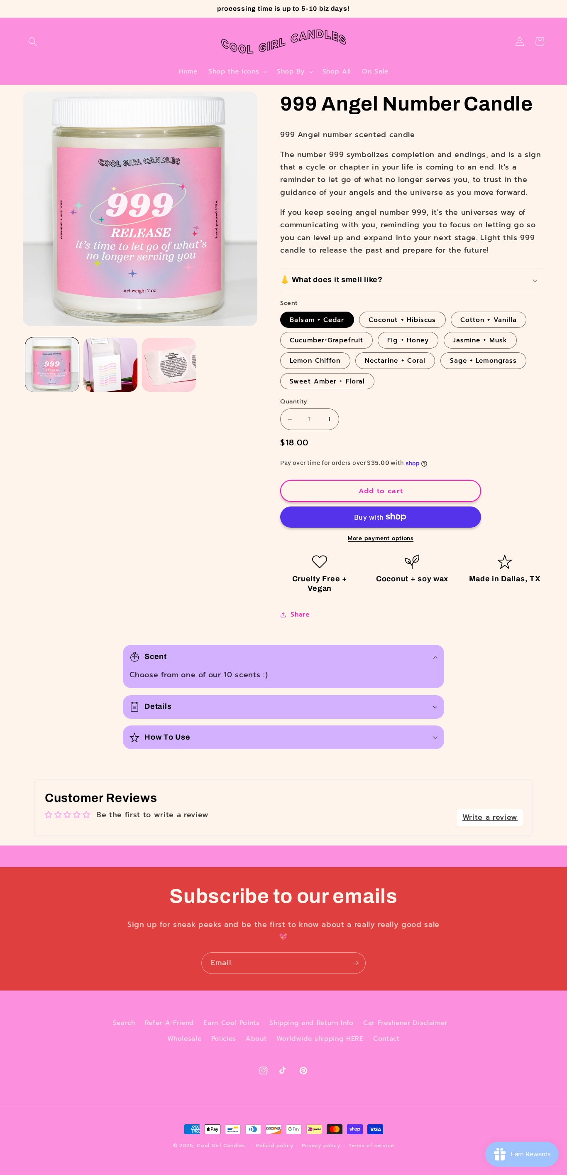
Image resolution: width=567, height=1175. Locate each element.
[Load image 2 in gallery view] (110, 365)
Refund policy (274, 1145)
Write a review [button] (490, 817)
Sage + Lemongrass (483, 360)
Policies (223, 1038)
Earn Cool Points (231, 1023)
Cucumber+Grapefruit (326, 340)
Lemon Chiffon (315, 360)
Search (124, 1023)
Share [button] (300, 614)
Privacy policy (321, 1145)
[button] (33, 42)
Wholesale (184, 1038)
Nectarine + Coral (395, 360)
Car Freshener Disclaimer (405, 1023)
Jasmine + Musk (480, 340)
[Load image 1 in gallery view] (52, 365)
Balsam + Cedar (317, 319)
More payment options (380, 539)
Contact (386, 1038)
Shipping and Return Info (311, 1023)
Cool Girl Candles (221, 1145)
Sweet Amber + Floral (327, 381)
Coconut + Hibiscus (402, 319)
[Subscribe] (355, 963)
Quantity (294, 401)
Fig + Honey (408, 340)
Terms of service (371, 1145)
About (256, 1038)
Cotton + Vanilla (488, 319)
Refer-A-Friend (169, 1023)
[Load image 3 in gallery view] (169, 365)
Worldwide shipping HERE (320, 1038)
